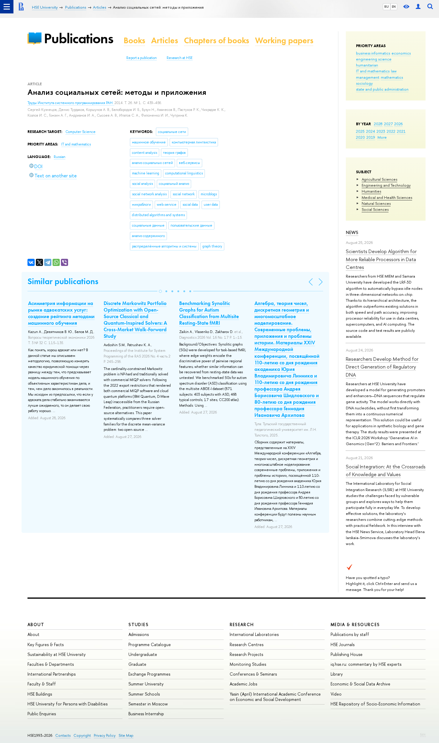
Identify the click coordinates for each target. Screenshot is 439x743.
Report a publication (141, 57)
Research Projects (246, 654)
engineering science (374, 59)
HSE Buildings (39, 694)
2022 (391, 131)
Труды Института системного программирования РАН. (70, 102)
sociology (364, 83)
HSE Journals (342, 644)
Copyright (82, 735)
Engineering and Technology (386, 185)
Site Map (126, 735)
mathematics (392, 77)
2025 (360, 131)
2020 (360, 137)
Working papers (284, 40)
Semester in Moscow (148, 704)
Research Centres (246, 644)
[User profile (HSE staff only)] (418, 6)
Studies (138, 624)
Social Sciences (375, 209)
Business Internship (146, 713)
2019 (370, 137)
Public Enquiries (41, 713)
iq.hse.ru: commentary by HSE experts (366, 664)
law (394, 71)
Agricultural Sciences (379, 179)
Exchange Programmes (149, 674)
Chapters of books (216, 40)
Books (134, 40)
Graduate (137, 664)
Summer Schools (144, 694)
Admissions (138, 634)
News (352, 232)
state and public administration (382, 89)
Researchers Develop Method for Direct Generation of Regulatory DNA (382, 366)
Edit (423, 734)
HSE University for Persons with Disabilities (67, 704)
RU (386, 6)
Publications (78, 38)
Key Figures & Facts (45, 644)
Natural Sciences (376, 203)
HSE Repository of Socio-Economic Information (375, 704)
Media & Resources (355, 624)
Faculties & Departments (50, 664)
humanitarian (367, 65)
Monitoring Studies (248, 664)
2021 (401, 131)
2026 (398, 123)
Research (242, 624)
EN (394, 6)
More (382, 137)
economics (401, 53)
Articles (164, 40)
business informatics (373, 53)
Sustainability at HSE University (56, 654)
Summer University (146, 684)
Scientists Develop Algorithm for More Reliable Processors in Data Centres (381, 259)
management (367, 77)
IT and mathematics (372, 71)
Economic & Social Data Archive (360, 684)
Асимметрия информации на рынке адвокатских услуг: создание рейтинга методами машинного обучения (61, 313)
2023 (381, 131)
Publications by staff (350, 634)
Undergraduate (142, 654)
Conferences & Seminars (253, 674)
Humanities (371, 191)
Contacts (62, 735)
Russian (59, 156)
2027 (388, 123)
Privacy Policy (105, 735)
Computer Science (80, 131)
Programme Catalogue (149, 644)
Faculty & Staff (41, 684)
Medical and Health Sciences (387, 197)
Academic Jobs (243, 684)
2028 (378, 123)
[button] (160, 291)
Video (336, 694)
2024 (370, 131)
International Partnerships (51, 674)
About (35, 624)
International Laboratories (254, 634)
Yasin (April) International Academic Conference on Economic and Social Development (275, 696)
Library (337, 674)
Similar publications (62, 281)
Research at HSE (180, 57)
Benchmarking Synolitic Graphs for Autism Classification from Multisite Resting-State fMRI (209, 313)
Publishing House (347, 654)
